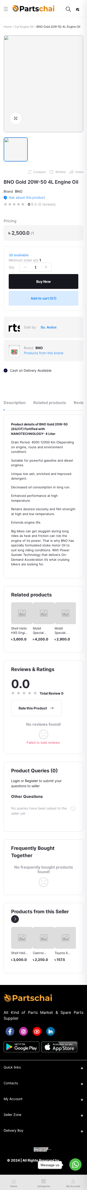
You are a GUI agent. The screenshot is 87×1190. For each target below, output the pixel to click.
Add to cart (44, 298)
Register (31, 781)
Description (15, 402)
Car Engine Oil (24, 26)
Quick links (12, 1067)
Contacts (11, 1083)
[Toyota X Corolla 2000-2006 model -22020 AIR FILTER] (65, 938)
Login (15, 781)
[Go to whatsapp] (75, 1164)
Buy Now (43, 281)
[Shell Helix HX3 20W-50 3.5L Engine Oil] (22, 938)
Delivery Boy (13, 1130)
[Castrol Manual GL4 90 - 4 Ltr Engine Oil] (44, 938)
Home (8, 26)
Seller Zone (12, 1114)
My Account (13, 1099)
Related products (49, 402)
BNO (18, 191)
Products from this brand (43, 353)
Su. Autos (49, 327)
